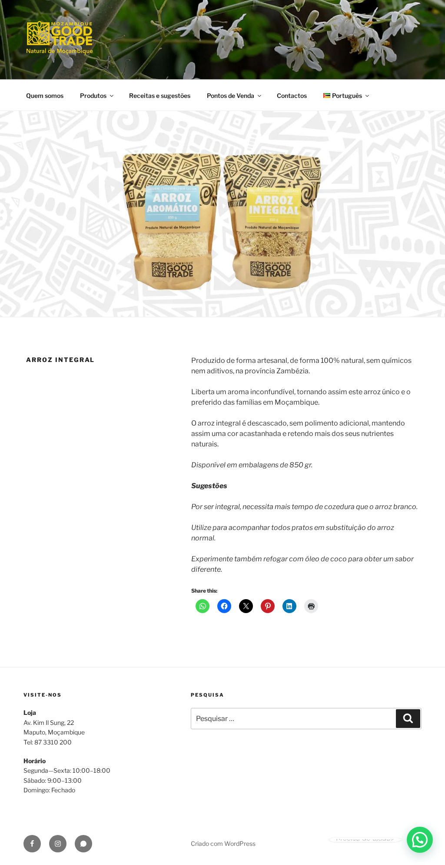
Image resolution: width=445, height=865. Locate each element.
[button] (420, 840)
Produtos (93, 95)
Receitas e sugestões (159, 95)
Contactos (292, 95)
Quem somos (44, 95)
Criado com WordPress (223, 843)
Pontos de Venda (230, 95)
